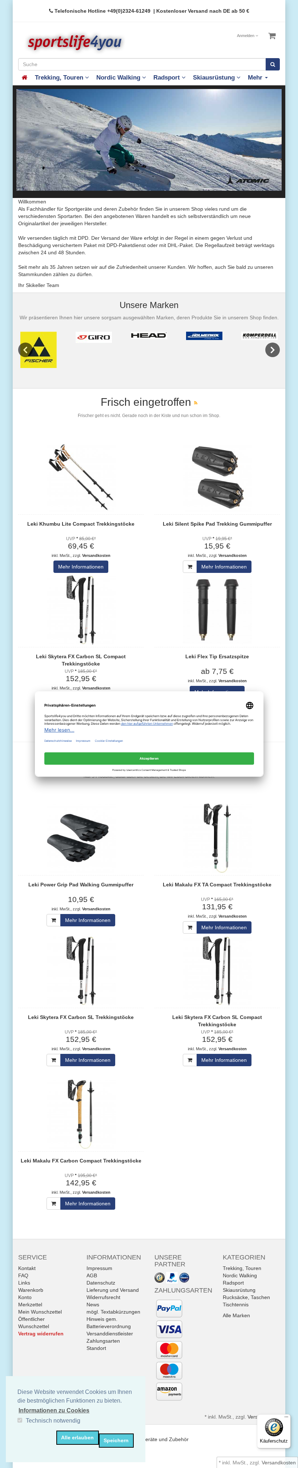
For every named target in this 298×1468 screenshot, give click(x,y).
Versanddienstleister (109, 1334)
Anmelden (246, 35)
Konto (25, 1298)
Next (272, 350)
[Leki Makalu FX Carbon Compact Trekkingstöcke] (81, 1114)
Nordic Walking (119, 77)
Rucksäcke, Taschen (246, 1298)
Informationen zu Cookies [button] (54, 1410)
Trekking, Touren (60, 77)
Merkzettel (30, 1305)
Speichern (116, 1440)
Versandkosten (96, 555)
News (92, 1305)
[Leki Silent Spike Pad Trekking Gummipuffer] (217, 477)
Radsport (167, 77)
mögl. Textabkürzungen (113, 1312)
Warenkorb (30, 1290)
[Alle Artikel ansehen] (38, 350)
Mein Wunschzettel (40, 1312)
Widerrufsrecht (103, 1298)
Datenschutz (100, 1283)
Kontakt (27, 1268)
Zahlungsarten (103, 1341)
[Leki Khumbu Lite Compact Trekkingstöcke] (81, 477)
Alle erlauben (77, 1437)
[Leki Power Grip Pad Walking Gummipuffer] (81, 838)
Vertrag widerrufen (41, 1334)
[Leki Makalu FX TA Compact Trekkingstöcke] (217, 838)
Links (24, 1283)
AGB (91, 1276)
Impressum (99, 1268)
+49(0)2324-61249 (128, 11)
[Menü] (286, 1418)
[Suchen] (273, 64)
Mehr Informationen (81, 567)
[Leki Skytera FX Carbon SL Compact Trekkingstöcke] (81, 610)
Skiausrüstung (215, 77)
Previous (25, 350)
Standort (96, 1348)
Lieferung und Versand (112, 1290)
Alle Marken (236, 1316)
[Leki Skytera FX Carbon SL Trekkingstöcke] (81, 971)
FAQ (23, 1276)
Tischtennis (236, 1305)
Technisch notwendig (53, 1421)
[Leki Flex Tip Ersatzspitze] (217, 610)
